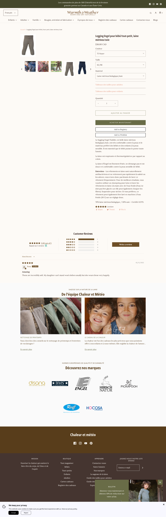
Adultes (67, 478)
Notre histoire (99, 467)
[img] (27, 263)
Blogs (155, 20)
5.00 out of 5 (46, 243)
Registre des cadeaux (107, 20)
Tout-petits (67, 470)
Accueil (22, 29)
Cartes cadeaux (126, 20)
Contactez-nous (143, 20)
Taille (97, 60)
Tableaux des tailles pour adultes (109, 84)
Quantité (99, 98)
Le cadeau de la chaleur (95, 337)
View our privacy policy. (69, 509)
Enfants (67, 474)
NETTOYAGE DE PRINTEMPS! (31, 337)
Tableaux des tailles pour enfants (109, 91)
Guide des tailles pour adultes (99, 478)
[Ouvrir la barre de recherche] (151, 13)
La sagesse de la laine (99, 474)
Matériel (99, 71)
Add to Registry (120, 129)
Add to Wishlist (120, 135)
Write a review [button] (125, 244)
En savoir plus (26, 349)
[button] (21, 69)
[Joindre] (142, 468)
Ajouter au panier (120, 113)
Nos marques (99, 470)
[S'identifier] (155, 13)
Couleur (98, 48)
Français (9, 13)
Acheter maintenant (120, 122)
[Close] (164, 504)
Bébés (66, 467)
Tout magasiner (66, 463)
